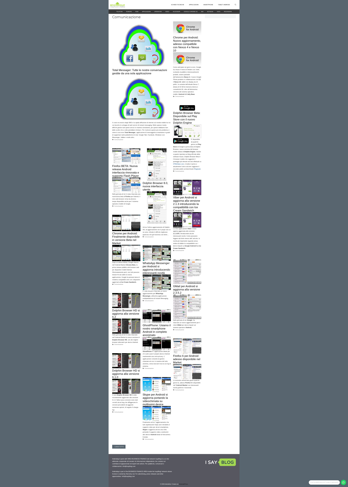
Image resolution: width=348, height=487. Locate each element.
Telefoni (119, 11)
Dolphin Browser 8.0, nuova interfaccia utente (155, 186)
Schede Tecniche (177, 5)
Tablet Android (224, 5)
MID (202, 11)
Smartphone (208, 5)
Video (167, 11)
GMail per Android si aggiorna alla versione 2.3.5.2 (186, 289)
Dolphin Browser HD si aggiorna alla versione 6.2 (126, 313)
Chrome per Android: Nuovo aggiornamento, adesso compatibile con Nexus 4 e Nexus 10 (187, 44)
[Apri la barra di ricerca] (235, 4)
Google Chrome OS (190, 11)
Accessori (176, 11)
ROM (136, 11)
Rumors (129, 11)
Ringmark (197, 169)
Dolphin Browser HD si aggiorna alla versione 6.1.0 (126, 374)
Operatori (158, 11)
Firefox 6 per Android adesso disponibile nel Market (186, 359)
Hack (218, 11)
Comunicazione (118, 139)
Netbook (210, 11)
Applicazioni (193, 5)
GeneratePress (183, 484)
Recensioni (228, 11)
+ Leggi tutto (119, 446)
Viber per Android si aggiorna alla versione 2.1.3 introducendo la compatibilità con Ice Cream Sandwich (186, 204)
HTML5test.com (178, 164)
